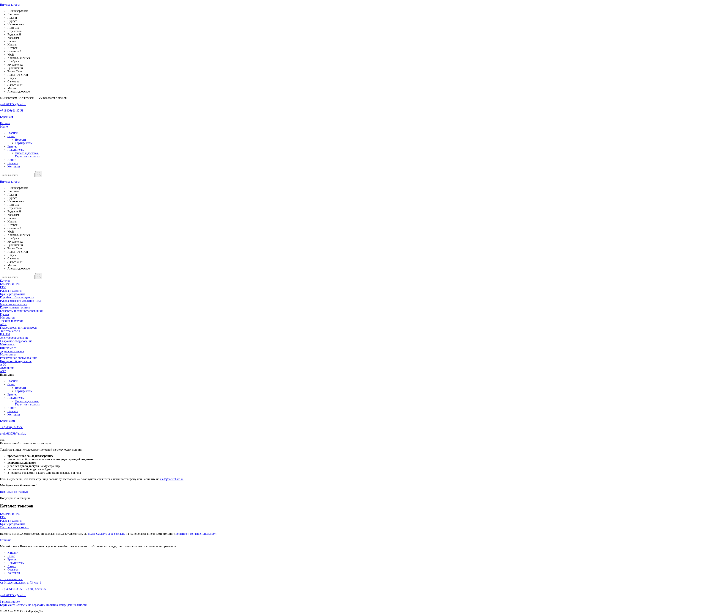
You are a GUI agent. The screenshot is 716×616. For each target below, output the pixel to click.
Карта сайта (7, 604)
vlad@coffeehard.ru (171, 479)
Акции (11, 159)
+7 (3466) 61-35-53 (11, 588)
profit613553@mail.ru (13, 595)
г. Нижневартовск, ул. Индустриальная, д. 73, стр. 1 (20, 581)
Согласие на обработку (30, 604)
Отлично (5, 540)
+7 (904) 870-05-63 (35, 588)
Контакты (13, 166)
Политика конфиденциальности (66, 604)
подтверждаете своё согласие (106, 533)
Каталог (5, 280)
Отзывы (12, 163)
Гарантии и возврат (27, 156)
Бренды (12, 146)
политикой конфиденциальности (196, 533)
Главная (12, 132)
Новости (20, 139)
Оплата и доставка (27, 153)
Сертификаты (23, 143)
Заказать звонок (10, 601)
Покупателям (15, 149)
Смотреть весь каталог (14, 527)
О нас (11, 136)
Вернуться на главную (14, 491)
